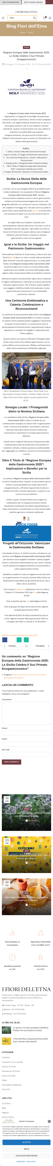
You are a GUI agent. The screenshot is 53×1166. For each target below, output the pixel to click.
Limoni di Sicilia (8, 1076)
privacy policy (30, 1161)
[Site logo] (27, 12)
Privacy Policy (8, 1117)
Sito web (5, 750)
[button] (49, 1121)
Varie (27, 851)
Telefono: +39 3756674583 (14, 1009)
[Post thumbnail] (6, 1030)
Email (5, 739)
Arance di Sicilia (9, 1067)
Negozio (5, 1113)
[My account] (49, 18)
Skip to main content (33, 2)
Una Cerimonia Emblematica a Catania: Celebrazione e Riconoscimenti (26, 159)
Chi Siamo (6, 1103)
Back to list (26, 646)
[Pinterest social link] (11, 639)
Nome (5, 728)
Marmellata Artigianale (11, 1085)
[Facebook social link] (4, 639)
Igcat (12, 257)
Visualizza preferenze (26, 1156)
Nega (26, 1149)
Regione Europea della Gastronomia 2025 (19, 635)
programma (21, 589)
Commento (7, 700)
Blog (4, 1108)
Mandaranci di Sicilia (11, 1071)
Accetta (26, 1142)
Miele (4, 1080)
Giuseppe (9, 64)
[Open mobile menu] (3, 18)
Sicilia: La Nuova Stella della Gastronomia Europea (27, 152)
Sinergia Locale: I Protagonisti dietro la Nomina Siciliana (27, 163)
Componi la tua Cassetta (12, 1062)
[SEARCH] (34, 18)
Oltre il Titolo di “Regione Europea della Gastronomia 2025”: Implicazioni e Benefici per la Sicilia (27, 167)
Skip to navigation (10, 2)
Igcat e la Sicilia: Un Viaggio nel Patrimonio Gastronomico (26, 155)
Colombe (6, 1057)
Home (22, 33)
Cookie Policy (20, 1161)
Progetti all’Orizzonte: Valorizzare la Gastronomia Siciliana (26, 172)
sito (34, 592)
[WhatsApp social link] (19, 639)
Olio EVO (6, 1089)
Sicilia (30, 33)
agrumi (35, 211)
